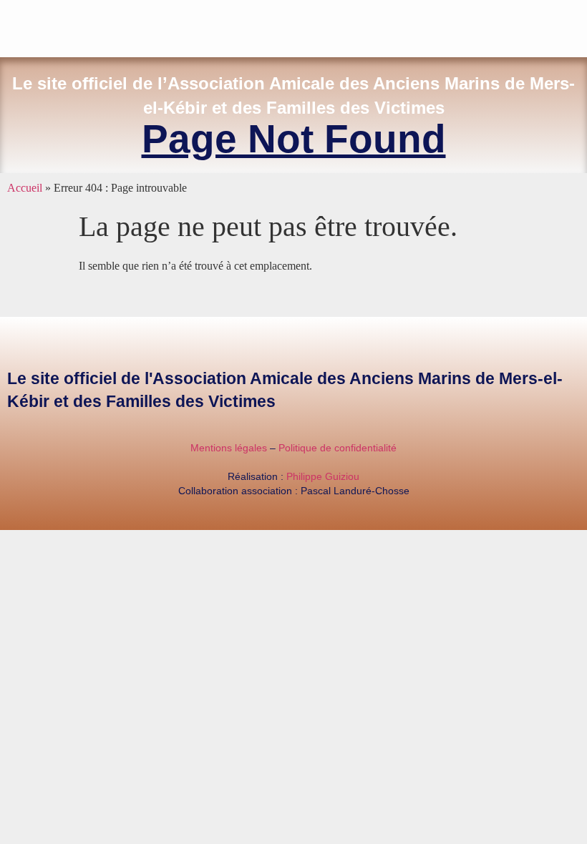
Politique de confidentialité (337, 447)
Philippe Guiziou (322, 476)
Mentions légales (228, 447)
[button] (577, 25)
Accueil (24, 188)
